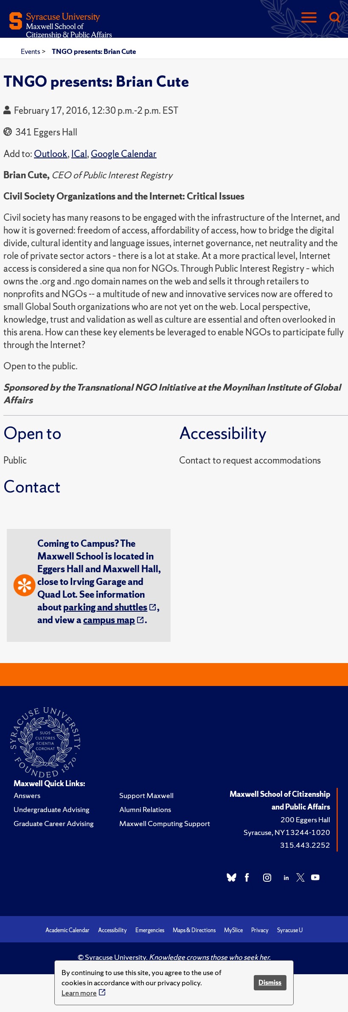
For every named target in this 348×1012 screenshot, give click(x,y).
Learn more (79, 993)
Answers (27, 795)
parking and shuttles (105, 607)
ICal (79, 154)
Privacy (260, 930)
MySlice (233, 930)
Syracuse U (290, 930)
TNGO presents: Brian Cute (94, 51)
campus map (109, 620)
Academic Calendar (67, 930)
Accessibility (112, 930)
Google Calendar (124, 154)
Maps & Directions (194, 930)
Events (31, 51)
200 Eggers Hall (305, 819)
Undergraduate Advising (52, 809)
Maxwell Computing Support (164, 823)
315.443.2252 (305, 845)
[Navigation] (309, 18)
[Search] (334, 18)
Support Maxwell (146, 795)
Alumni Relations (145, 809)
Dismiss (269, 982)
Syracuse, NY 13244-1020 (287, 832)
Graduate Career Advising (54, 823)
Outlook (50, 154)
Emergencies (149, 930)
